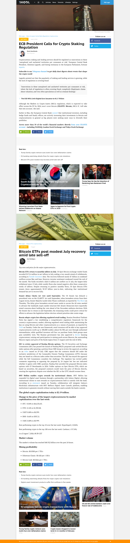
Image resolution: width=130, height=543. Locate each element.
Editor (28, 261)
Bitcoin (68, 106)
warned (55, 113)
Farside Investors (35, 277)
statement (36, 383)
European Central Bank (36, 36)
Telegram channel (39, 71)
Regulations (46, 36)
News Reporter (31, 53)
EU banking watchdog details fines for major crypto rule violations (45, 156)
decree (77, 335)
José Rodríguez (31, 259)
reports (21, 67)
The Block (81, 301)
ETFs (31, 244)
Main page (22, 36)
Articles (48, 2)
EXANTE (61, 106)
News (54, 2)
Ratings (75, 2)
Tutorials (60, 2)
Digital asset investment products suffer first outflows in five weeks (46, 482)
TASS (21, 327)
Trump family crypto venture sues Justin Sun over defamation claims (46, 153)
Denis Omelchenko (32, 51)
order (26, 351)
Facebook (97, 41)
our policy (95, 541)
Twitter (96, 46)
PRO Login (107, 2)
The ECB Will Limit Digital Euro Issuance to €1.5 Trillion (42, 99)
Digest (28, 244)
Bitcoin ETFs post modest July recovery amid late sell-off (42, 160)
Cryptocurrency (54, 36)
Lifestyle (68, 2)
